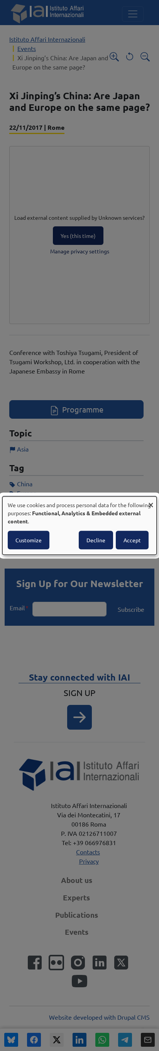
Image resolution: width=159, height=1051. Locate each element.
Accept (132, 540)
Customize (28, 540)
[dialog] (79, 525)
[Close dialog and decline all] (151, 501)
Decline (95, 540)
